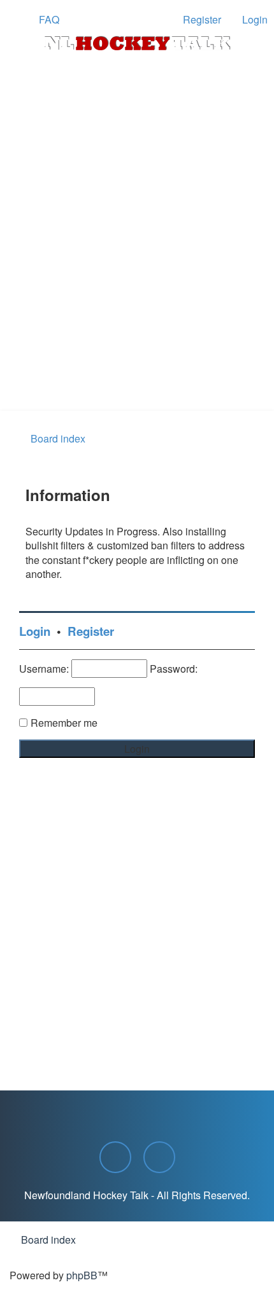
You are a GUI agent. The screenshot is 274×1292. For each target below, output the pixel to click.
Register (91, 631)
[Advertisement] (137, 267)
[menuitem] (43, 20)
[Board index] (137, 43)
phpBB (81, 1275)
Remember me (64, 722)
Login (34, 631)
